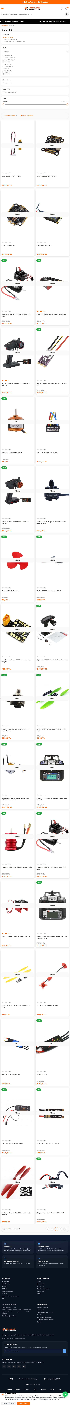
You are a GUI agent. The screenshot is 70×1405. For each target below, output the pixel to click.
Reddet (54, 1397)
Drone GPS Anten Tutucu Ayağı (47, 1005)
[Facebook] (4, 1366)
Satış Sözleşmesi (42, 1315)
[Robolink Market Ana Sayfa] (35, 1330)
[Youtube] (14, 1366)
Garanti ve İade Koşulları (44, 1317)
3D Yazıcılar (5, 1281)
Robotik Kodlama (7, 1291)
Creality (39, 1281)
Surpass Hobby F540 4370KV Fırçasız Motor (17, 867)
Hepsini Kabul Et (24, 1403)
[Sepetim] (66, 8)
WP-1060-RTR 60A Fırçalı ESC (47, 452)
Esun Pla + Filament (43, 1289)
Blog (3, 1298)
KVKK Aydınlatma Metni (9, 1307)
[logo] (32, 8)
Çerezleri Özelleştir (9, 1403)
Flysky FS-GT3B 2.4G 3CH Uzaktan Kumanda (52, 660)
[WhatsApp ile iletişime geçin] (65, 1394)
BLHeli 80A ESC (42, 1074)
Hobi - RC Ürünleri (11, 39)
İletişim (39, 1322)
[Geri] (47, 1229)
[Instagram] (19, 1366)
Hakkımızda (40, 1310)
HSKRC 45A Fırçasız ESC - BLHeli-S (49, 1144)
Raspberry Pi (6, 1284)
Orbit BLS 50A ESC (8, 245)
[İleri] (65, 1229)
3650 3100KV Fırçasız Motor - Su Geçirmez (51, 314)
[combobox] (35, 14)
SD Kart (4, 1289)
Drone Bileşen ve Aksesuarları (14, 41)
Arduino (4, 1286)
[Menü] (2, 8)
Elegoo (39, 1293)
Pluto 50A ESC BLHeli (44, 245)
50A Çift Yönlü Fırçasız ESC (11, 1074)
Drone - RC (8, 37)
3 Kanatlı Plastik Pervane (10, 591)
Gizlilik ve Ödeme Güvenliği (45, 1319)
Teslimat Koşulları (42, 1307)
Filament (4, 1293)
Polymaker (40, 1286)
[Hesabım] (62, 8)
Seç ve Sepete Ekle (27, 115)
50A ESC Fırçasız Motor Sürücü (12, 1144)
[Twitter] (9, 1366)
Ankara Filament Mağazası (10, 1296)
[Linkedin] (24, 1366)
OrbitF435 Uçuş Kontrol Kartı (46, 176)
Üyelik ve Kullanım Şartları (45, 1312)
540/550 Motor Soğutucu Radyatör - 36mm (16, 936)
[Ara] (66, 14)
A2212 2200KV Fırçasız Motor (12, 452)
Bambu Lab (40, 1284)
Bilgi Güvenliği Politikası (9, 1316)
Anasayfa (4, 25)
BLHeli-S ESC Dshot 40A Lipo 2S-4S (49, 591)
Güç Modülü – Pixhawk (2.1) (11, 176)
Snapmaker (40, 1291)
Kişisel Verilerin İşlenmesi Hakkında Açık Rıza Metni (16, 1309)
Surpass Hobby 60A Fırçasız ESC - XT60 (50, 1213)
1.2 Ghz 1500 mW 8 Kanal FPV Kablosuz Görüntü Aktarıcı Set (15, 799)
